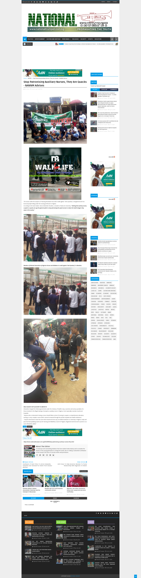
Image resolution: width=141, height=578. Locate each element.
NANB (109, 312)
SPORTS (90, 39)
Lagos (114, 307)
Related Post (28, 471)
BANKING (93, 285)
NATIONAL (100, 315)
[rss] (48, 2)
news (92, 317)
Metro (94, 44)
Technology (106, 336)
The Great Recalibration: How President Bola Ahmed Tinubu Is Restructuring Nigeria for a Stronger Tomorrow (108, 114)
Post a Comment (29, 504)
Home (103, 1)
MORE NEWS (65, 39)
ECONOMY (106, 293)
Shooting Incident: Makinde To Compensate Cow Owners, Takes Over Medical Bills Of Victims (42, 534)
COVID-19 (93, 290)
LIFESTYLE (101, 309)
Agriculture (94, 282)
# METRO (29, 426)
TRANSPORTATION (106, 339)
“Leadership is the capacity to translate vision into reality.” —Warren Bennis (105, 548)
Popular (104, 89)
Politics (93, 328)
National (93, 315)
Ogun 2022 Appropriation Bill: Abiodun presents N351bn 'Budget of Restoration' (73, 528)
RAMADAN (113, 328)
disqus (55, 498)
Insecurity (101, 307)
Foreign (113, 301)
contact (115, 1)
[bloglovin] (43, 2)
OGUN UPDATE (100, 320)
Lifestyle (93, 309)
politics (111, 325)
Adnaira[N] (78, 70)
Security (106, 333)
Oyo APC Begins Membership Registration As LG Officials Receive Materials (42, 543)
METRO (30, 78)
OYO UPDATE (94, 325)
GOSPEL (109, 304)
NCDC (106, 315)
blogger (33, 498)
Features (100, 301)
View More (84, 471)
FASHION (93, 301)
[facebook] (31, 2)
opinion (113, 320)
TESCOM (114, 336)
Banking (109, 282)
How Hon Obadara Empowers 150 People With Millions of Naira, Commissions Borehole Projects (42, 558)
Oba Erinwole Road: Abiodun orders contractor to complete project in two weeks (73, 536)
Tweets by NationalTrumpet (97, 86)
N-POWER (103, 312)
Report (100, 333)
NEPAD (112, 315)
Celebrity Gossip (110, 288)
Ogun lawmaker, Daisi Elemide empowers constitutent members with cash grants (73, 544)
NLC (107, 317)
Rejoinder (94, 331)
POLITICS (30, 39)
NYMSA (93, 320)
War (115, 339)
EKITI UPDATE (107, 296)
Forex (103, 304)
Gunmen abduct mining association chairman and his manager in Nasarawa (31, 490)
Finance (107, 301)
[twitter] (34, 2)
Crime (100, 290)
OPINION (100, 323)
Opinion (93, 323)
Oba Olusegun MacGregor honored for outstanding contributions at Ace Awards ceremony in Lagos (107, 249)
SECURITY (83, 39)
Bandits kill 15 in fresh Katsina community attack (54, 489)
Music (97, 312)
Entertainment (95, 298)
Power (100, 328)
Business (94, 288)
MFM (92, 312)
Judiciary (108, 307)
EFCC (100, 296)
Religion (110, 331)
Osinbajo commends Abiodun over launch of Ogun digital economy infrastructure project (73, 553)
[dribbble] (46, 2)
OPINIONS (107, 323)
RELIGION (93, 333)
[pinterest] (40, 2)
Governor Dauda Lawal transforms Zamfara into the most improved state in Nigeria (105, 564)
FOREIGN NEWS (95, 304)
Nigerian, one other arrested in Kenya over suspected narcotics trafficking (76, 490)
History (93, 307)
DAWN (92, 293)
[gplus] (37, 2)
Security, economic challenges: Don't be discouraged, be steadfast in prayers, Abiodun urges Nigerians (73, 561)
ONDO (107, 320)
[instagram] (54, 2)
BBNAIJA (112, 285)
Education (113, 293)
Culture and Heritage (110, 290)
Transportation (95, 339)
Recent (95, 89)
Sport (93, 336)
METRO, (40, 89)
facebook (76, 498)
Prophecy (106, 328)
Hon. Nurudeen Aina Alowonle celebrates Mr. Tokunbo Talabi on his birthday (107, 271)
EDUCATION (98, 39)
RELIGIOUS (75, 39)
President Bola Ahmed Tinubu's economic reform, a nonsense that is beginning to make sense (105, 556)
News (35, 44)
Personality (103, 325)
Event (113, 298)
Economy (98, 293)
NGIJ (102, 317)
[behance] (51, 2)
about (108, 1)
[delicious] (57, 2)
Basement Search (103, 285)
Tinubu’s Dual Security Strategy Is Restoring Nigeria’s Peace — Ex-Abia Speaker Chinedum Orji (62, 44)
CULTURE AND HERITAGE (53, 39)
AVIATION (102, 282)
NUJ (111, 317)
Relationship (102, 331)
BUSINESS (101, 288)
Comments (113, 89)
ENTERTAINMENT (40, 39)
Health (114, 304)
